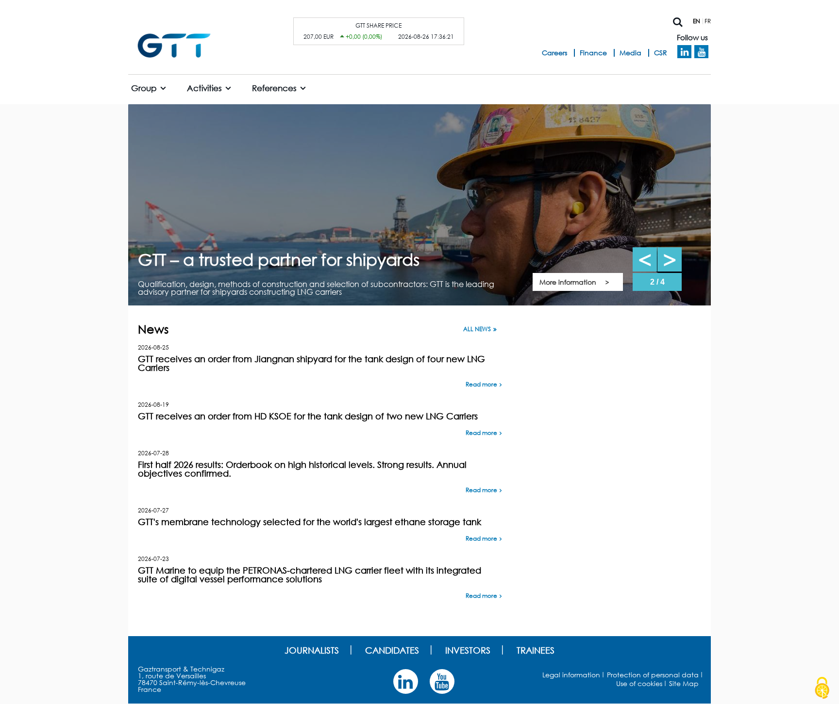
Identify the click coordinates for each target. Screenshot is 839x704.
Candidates (392, 650)
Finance (593, 52)
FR (708, 21)
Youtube (701, 52)
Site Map (684, 683)
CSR (660, 52)
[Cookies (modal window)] (822, 688)
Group (144, 88)
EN (696, 21)
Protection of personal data (653, 675)
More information (567, 282)
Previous (645, 259)
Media (630, 52)
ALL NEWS (477, 329)
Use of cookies (639, 683)
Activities (204, 88)
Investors (467, 650)
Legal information (571, 675)
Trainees (535, 650)
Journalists (312, 650)
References (274, 88)
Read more (481, 384)
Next (669, 259)
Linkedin (684, 52)
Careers (554, 52)
